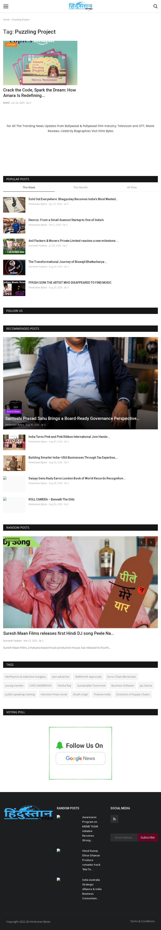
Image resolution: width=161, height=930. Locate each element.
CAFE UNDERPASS (40, 685)
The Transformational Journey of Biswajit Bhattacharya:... (68, 261)
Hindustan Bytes (38, 203)
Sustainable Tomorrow (91, 685)
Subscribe (148, 837)
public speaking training (20, 694)
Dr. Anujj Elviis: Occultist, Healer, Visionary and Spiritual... (56, 633)
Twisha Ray (64, 685)
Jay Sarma (146, 685)
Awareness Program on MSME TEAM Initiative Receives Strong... (90, 829)
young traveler (14, 685)
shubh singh (80, 694)
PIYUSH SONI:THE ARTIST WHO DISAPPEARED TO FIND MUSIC (70, 282)
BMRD (6, 102)
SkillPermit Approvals (88, 677)
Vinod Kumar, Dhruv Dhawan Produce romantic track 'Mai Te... (91, 860)
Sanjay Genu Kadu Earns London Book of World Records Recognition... (77, 478)
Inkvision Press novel (54, 694)
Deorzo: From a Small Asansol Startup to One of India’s (66, 220)
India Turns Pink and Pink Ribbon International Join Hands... (69, 436)
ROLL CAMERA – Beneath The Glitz (52, 499)
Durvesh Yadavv (38, 245)
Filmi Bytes (105, 131)
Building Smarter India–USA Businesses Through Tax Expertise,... (73, 457)
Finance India (102, 694)
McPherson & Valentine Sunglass (25, 677)
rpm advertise (60, 677)
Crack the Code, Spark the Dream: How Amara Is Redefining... (39, 92)
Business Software (122, 685)
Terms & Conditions (142, 921)
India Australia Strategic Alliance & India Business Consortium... (91, 889)
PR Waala (8, 640)
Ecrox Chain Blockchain (121, 677)
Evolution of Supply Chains (133, 694)
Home (6, 19)
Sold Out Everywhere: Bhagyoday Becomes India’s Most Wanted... (73, 199)
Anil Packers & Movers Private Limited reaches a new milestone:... (74, 240)
